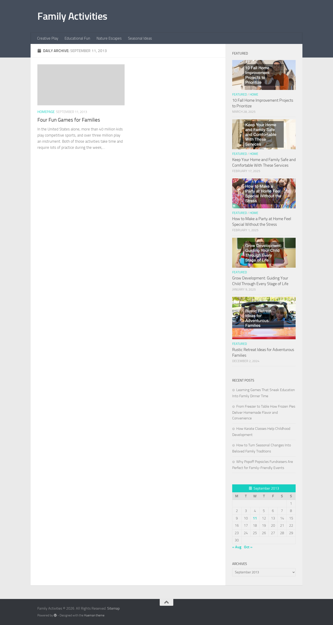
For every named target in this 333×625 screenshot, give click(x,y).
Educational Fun (77, 38)
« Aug (236, 547)
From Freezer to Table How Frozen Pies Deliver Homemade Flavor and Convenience (263, 412)
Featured (239, 94)
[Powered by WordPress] (55, 615)
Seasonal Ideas (140, 38)
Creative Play (47, 38)
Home (254, 94)
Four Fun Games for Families (68, 120)
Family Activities (72, 16)
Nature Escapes (109, 38)
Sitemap (113, 608)
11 (255, 518)
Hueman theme (94, 615)
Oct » (248, 547)
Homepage (46, 112)
